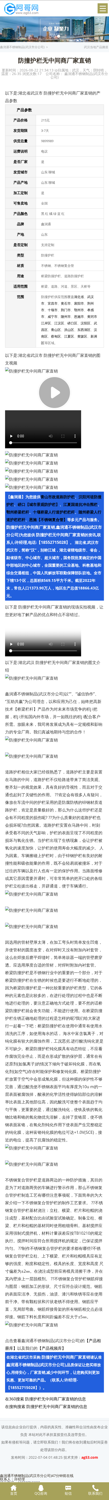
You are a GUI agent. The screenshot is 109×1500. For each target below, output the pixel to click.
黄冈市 (92, 316)
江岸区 (46, 323)
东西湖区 (83, 329)
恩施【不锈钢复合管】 (48, 519)
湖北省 (79, 296)
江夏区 (69, 336)
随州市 (66, 316)
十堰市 (53, 310)
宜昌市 (53, 303)
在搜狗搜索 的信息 (46, 1406)
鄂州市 (79, 310)
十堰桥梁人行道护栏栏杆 (54, 511)
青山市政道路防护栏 (58, 496)
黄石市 (66, 303)
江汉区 (59, 323)
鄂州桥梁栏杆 (17, 511)
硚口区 (72, 323)
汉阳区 (85, 323)
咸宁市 (53, 316)
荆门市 (66, 310)
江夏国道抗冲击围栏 (80, 504)
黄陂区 (82, 336)
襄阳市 (79, 303)
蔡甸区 (56, 336)
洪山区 (69, 329)
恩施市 (79, 316)
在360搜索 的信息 (45, 1399)
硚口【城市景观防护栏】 (39, 504)
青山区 (56, 329)
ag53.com (89, 1457)
